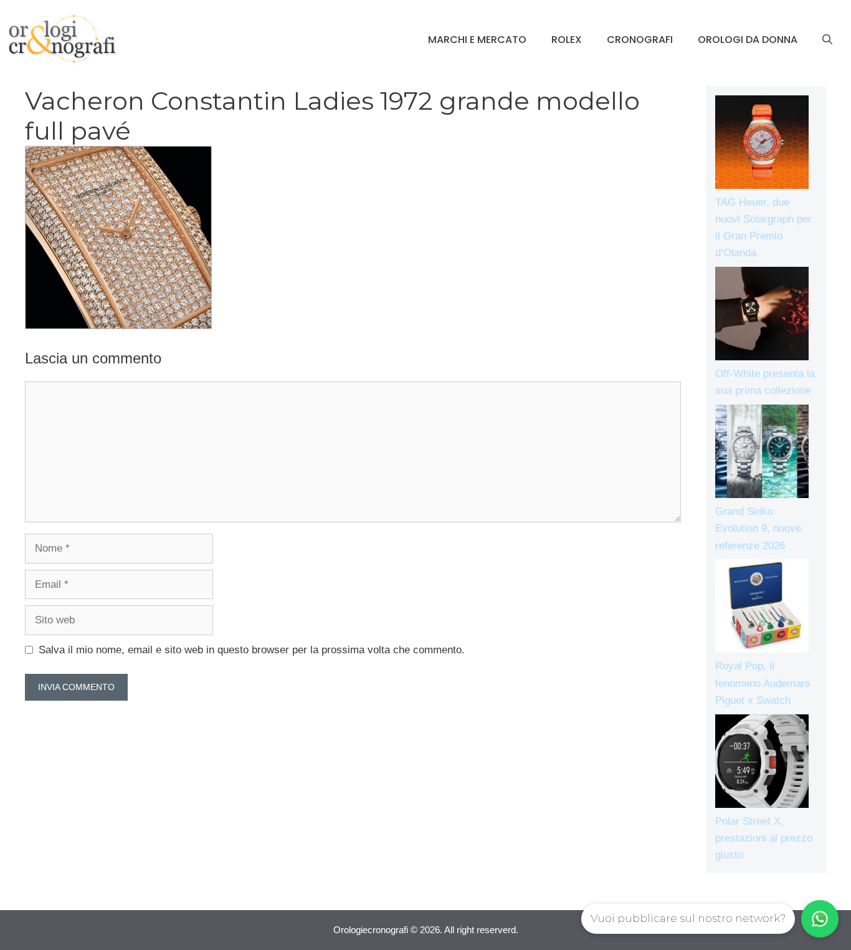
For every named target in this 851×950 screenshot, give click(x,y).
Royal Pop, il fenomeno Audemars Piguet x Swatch (763, 683)
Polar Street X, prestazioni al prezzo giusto (763, 838)
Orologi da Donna (747, 39)
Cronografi (640, 39)
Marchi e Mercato (477, 39)
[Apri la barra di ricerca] (827, 39)
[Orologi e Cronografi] (62, 39)
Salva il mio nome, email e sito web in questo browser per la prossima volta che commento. (252, 650)
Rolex (566, 39)
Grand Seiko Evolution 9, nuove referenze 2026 (758, 528)
